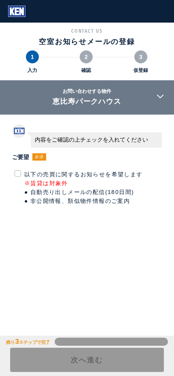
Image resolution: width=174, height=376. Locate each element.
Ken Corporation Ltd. (16, 11)
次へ (87, 360)
